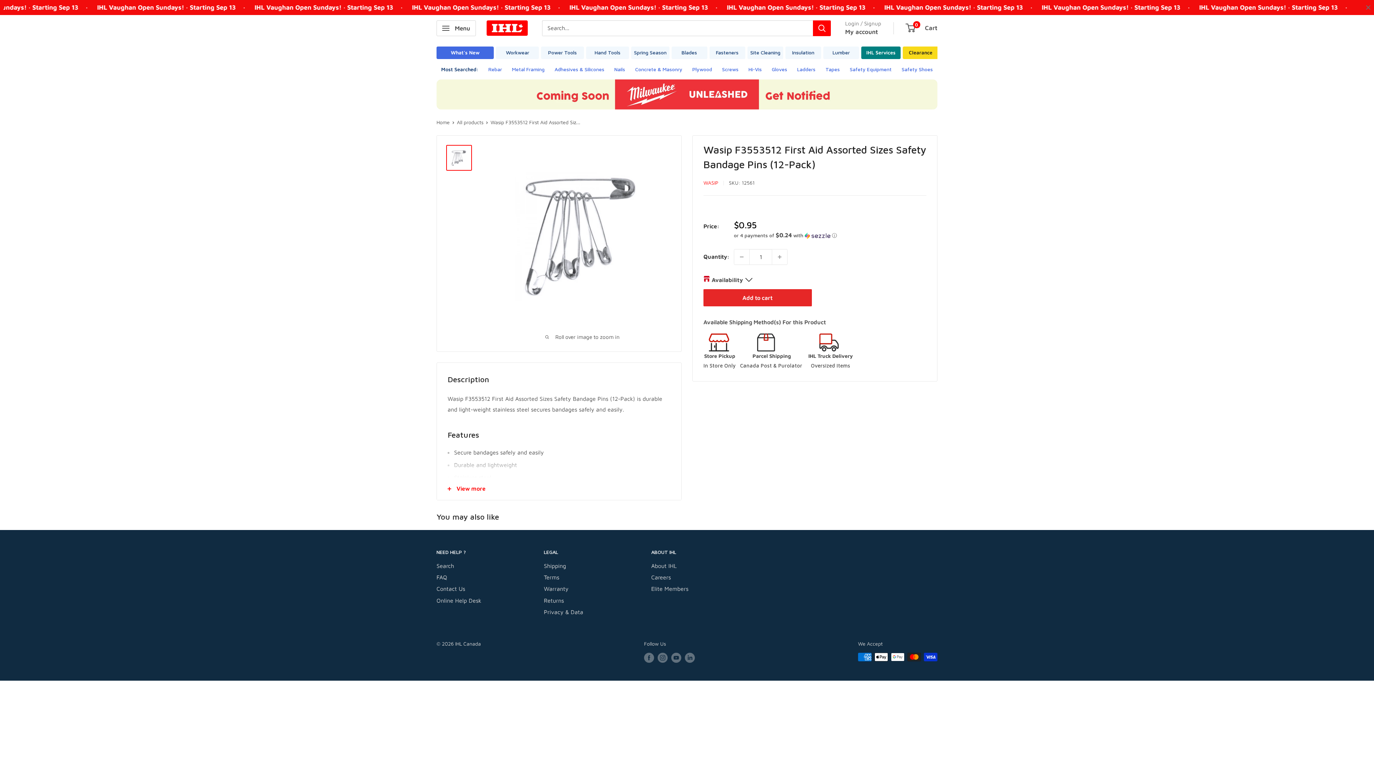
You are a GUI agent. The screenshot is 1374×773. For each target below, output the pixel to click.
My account (861, 31)
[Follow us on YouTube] (676, 658)
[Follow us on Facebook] (649, 658)
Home (443, 122)
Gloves (779, 69)
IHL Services (881, 52)
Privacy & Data (563, 612)
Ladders (806, 69)
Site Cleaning (765, 52)
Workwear (517, 52)
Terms (551, 577)
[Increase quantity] (779, 256)
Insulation (803, 52)
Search (445, 566)
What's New (465, 52)
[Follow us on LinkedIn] (690, 658)
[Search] (822, 28)
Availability (727, 280)
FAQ (442, 577)
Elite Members (669, 588)
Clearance (920, 52)
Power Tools (562, 52)
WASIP (710, 183)
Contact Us (451, 588)
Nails (619, 69)
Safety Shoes (917, 69)
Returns (554, 600)
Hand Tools (607, 52)
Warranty (556, 588)
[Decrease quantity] (741, 256)
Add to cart (757, 298)
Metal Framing (528, 69)
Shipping (555, 566)
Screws (730, 69)
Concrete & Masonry (658, 69)
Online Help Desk (459, 600)
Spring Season (650, 52)
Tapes (832, 69)
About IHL (664, 566)
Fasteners (727, 52)
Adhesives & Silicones (579, 69)
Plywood (702, 69)
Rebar (495, 69)
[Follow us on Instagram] (663, 658)
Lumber (841, 52)
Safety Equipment (871, 69)
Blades (689, 52)
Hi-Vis (755, 69)
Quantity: (716, 256)
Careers (661, 577)
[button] (830, 235)
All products (470, 122)
